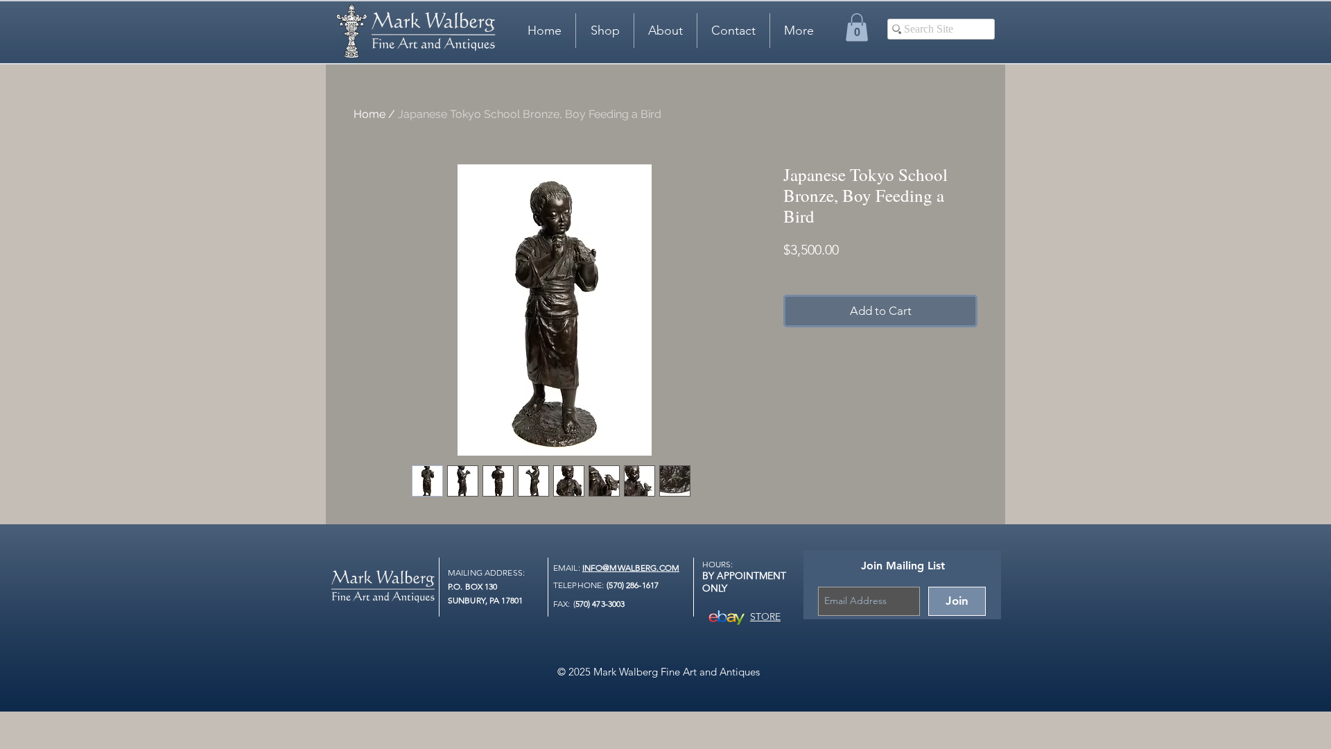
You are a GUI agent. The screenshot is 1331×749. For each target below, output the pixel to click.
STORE (765, 616)
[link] (857, 27)
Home (369, 114)
